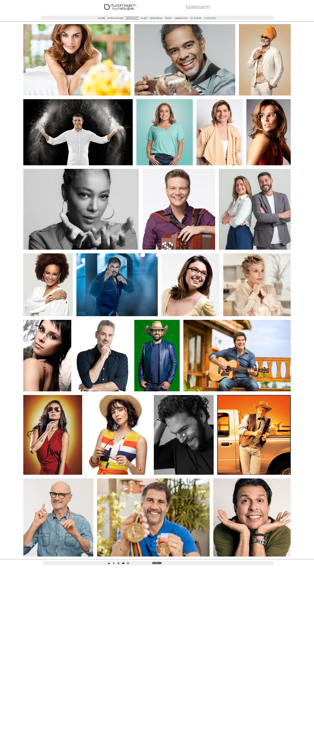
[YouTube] (123, 563)
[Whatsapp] (128, 563)
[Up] (157, 563)
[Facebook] (113, 563)
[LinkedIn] (109, 563)
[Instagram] (118, 563)
